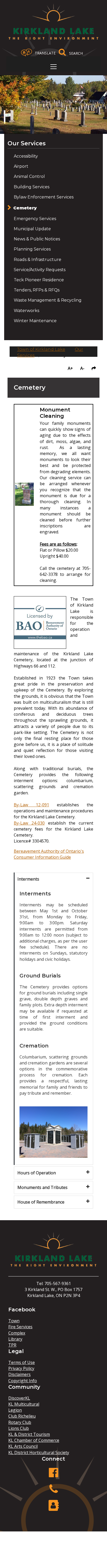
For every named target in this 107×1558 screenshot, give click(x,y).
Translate (45, 53)
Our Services (27, 143)
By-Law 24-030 (29, 823)
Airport (21, 166)
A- (82, 368)
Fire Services (20, 1327)
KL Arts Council (23, 1446)
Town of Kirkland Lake (41, 349)
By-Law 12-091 (31, 805)
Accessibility (26, 156)
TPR (12, 1345)
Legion (15, 1410)
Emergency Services (35, 218)
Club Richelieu (22, 1416)
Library (15, 1339)
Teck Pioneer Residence (39, 279)
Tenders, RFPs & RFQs (36, 290)
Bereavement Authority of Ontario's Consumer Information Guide (49, 854)
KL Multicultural (23, 1404)
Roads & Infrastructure (37, 259)
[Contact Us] (53, 1508)
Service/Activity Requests (39, 269)
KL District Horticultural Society (38, 1452)
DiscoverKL (19, 1398)
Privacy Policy (21, 1368)
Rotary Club (19, 1422)
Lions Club (18, 1428)
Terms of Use (21, 1362)
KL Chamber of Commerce (33, 1440)
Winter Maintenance (35, 320)
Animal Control (29, 176)
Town (13, 1321)
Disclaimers (19, 1374)
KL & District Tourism (29, 1434)
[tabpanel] (53, 1025)
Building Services (31, 186)
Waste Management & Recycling (48, 300)
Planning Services (32, 249)
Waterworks (26, 310)
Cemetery (25, 207)
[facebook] (53, 1475)
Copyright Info (22, 1380)
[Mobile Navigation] (53, 66)
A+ (70, 368)
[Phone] (53, 1492)
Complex (16, 1333)
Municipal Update (32, 228)
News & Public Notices (37, 238)
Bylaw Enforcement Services (43, 197)
